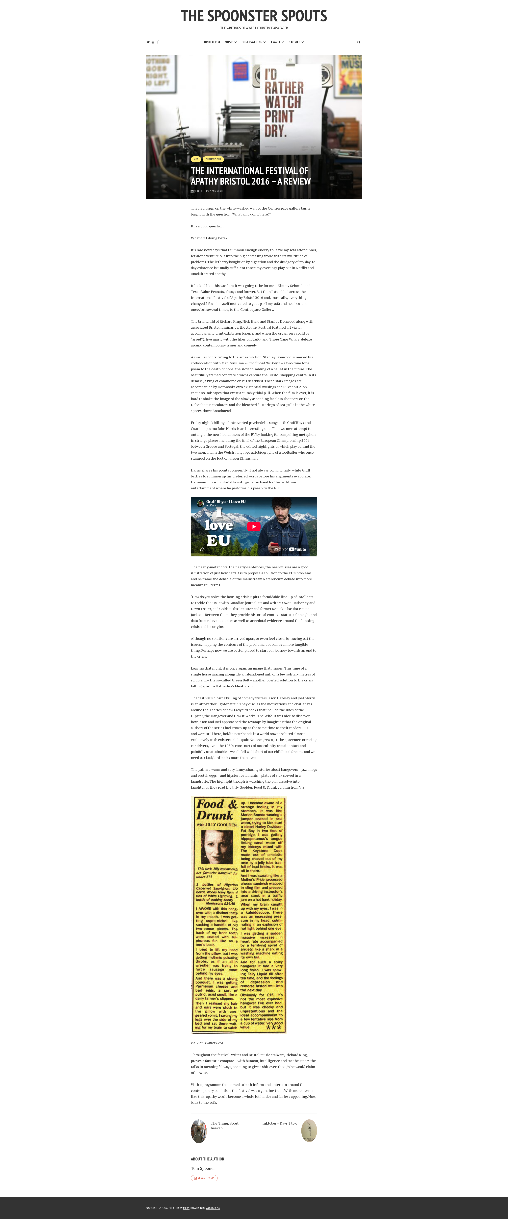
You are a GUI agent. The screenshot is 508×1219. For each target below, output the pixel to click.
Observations (251, 42)
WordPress (213, 1208)
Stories (294, 42)
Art (196, 159)
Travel (275, 42)
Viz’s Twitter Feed (209, 1042)
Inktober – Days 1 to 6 (280, 1123)
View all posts (206, 1178)
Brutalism (212, 42)
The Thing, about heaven (225, 1125)
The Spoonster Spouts (254, 15)
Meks (186, 1208)
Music (229, 42)
